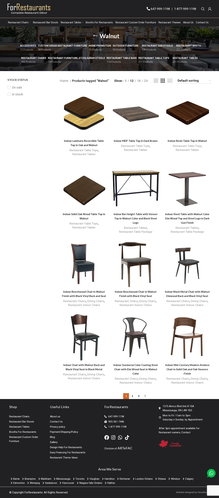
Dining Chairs (95, 301)
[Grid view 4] (170, 81)
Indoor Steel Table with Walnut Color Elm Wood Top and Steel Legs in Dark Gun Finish (187, 218)
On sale (17, 87)
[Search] (202, 8)
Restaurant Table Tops (83, 150)
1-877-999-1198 (185, 9)
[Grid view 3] (163, 81)
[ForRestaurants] (29, 8)
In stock (17, 94)
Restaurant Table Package (135, 231)
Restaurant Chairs (74, 301)
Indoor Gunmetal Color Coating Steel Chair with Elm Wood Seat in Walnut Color (135, 369)
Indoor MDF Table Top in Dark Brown (136, 140)
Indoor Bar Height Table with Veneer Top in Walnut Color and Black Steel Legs (136, 218)
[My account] (209, 8)
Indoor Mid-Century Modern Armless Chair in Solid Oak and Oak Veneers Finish (187, 369)
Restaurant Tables (83, 154)
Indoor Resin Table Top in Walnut (187, 140)
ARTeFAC (125, 448)
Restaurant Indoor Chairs (84, 305)
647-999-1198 (160, 9)
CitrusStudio (204, 492)
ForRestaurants (33, 492)
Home (64, 81)
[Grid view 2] (156, 81)
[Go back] (95, 35)
